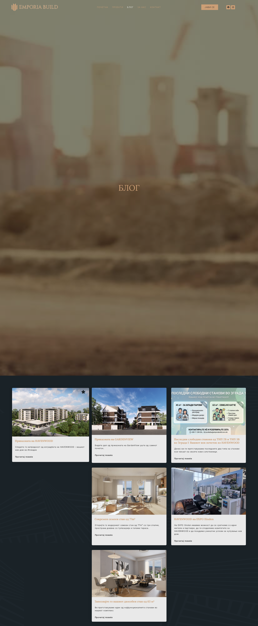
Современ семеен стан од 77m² (115, 519)
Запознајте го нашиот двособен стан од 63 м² (124, 601)
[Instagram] (233, 7)
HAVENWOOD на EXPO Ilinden (194, 519)
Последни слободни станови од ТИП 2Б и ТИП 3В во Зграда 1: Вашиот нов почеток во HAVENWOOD (207, 441)
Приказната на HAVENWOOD (34, 441)
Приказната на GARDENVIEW (114, 439)
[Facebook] (228, 7)
